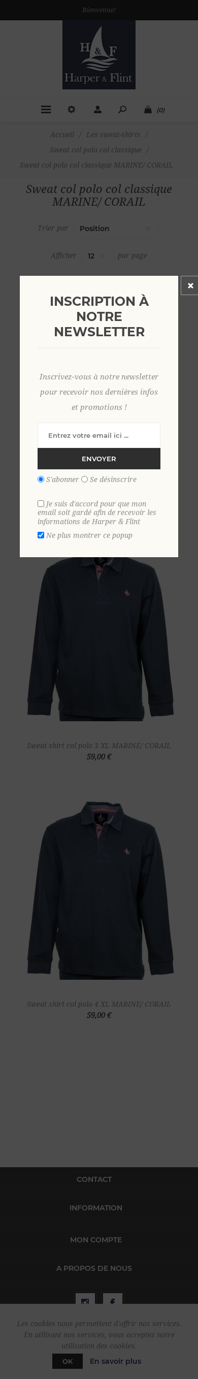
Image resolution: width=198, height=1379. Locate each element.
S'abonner (62, 479)
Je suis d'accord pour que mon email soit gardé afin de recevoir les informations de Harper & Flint (97, 512)
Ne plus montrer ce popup (89, 535)
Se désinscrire (113, 479)
